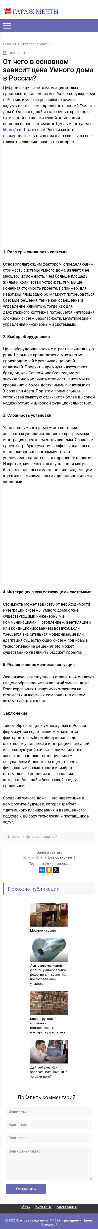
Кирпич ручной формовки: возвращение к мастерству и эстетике (47, 1025)
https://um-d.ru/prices (22, 129)
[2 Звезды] (29, 857)
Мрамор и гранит (43, 930)
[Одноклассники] (49, 870)
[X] (56, 870)
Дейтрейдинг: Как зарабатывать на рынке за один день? (48, 1072)
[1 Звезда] (25, 857)
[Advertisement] (49, 200)
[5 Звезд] (42, 857)
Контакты (43, 1206)
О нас (25, 1206)
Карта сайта (67, 1206)
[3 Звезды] (34, 857)
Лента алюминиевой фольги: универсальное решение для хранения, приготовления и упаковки (48, 975)
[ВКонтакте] (42, 870)
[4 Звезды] (38, 857)
